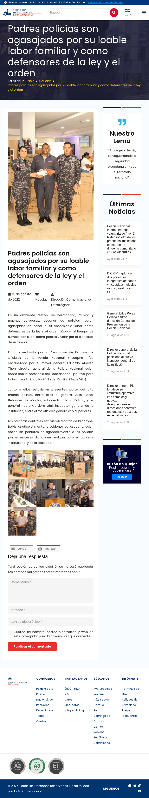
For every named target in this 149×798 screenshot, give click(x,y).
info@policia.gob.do (78, 710)
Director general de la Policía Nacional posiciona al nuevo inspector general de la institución (122, 357)
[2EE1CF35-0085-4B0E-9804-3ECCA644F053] (50, 464)
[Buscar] (114, 12)
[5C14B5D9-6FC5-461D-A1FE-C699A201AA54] (22, 521)
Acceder (122, 477)
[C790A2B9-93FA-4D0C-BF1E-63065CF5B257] (79, 493)
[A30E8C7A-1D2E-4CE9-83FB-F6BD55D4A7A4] (50, 493)
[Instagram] (139, 786)
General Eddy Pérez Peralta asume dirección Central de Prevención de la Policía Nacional (121, 321)
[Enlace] (22, 12)
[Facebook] (129, 785)
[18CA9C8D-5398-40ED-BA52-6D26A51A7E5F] (79, 464)
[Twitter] (134, 785)
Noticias (41, 299)
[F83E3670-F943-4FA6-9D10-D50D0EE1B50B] (22, 493)
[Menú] (143, 12)
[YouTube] (139, 791)
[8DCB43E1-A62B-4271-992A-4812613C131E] (22, 464)
